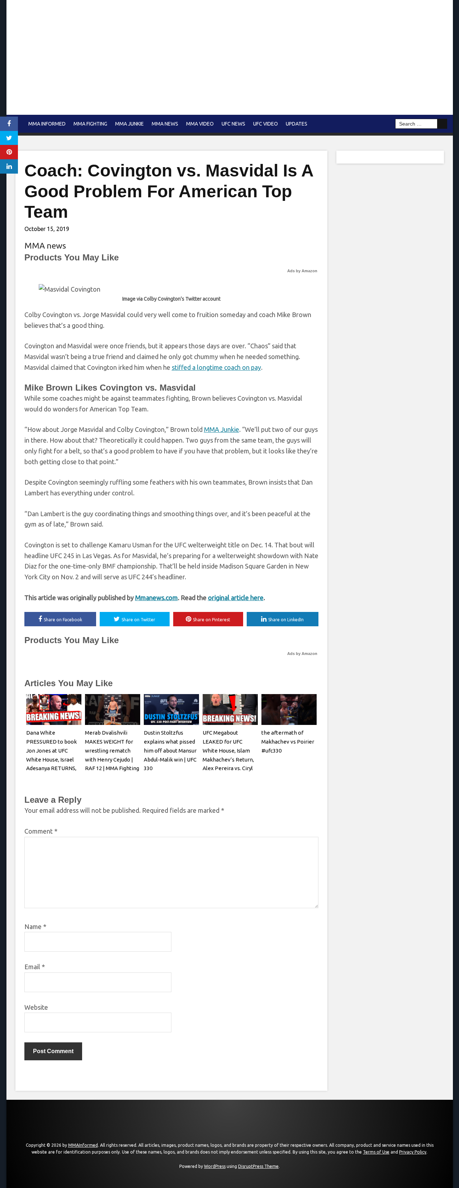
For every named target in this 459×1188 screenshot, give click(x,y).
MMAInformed (83, 1145)
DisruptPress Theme (258, 1166)
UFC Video (265, 124)
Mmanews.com (156, 597)
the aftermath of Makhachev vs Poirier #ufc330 (287, 742)
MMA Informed (47, 124)
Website (36, 1007)
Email (34, 966)
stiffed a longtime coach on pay (216, 367)
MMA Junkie (129, 124)
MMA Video (200, 124)
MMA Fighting (90, 124)
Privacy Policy (412, 1152)
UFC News (233, 124)
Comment (40, 831)
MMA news (165, 124)
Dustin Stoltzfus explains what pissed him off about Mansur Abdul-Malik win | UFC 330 (170, 750)
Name (35, 926)
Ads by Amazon (302, 271)
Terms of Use (376, 1152)
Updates (296, 124)
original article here (236, 597)
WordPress (215, 1166)
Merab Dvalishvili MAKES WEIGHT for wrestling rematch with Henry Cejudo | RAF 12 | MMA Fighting (112, 750)
